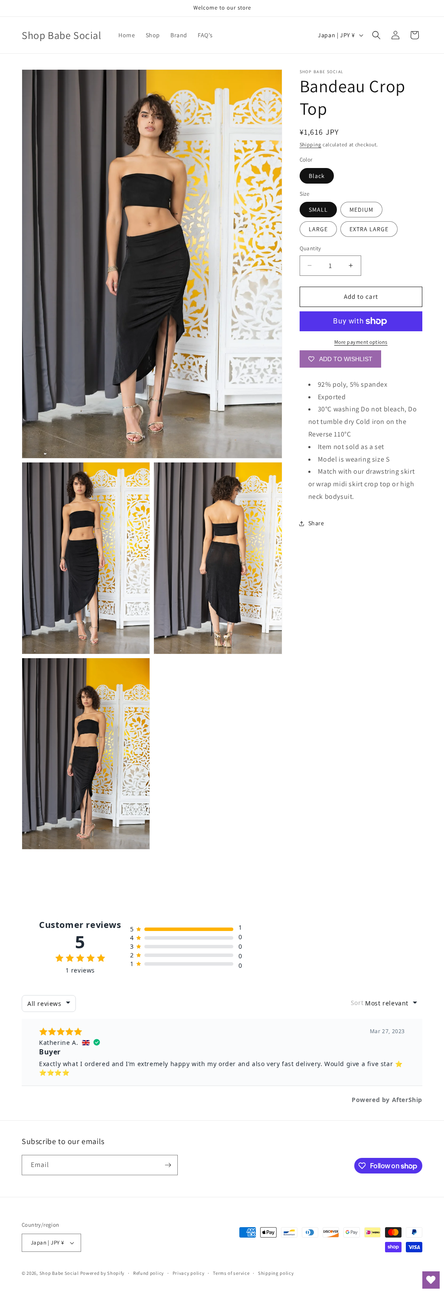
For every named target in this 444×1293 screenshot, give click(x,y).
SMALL (318, 209)
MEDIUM (361, 209)
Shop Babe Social (59, 1273)
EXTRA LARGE (368, 229)
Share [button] (316, 523)
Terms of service (231, 1273)
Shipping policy (276, 1273)
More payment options (361, 342)
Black (317, 176)
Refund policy (148, 1273)
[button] (376, 35)
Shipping (311, 144)
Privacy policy (189, 1273)
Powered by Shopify (102, 1273)
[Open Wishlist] (431, 1280)
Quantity (310, 248)
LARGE (318, 229)
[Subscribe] (167, 1165)
